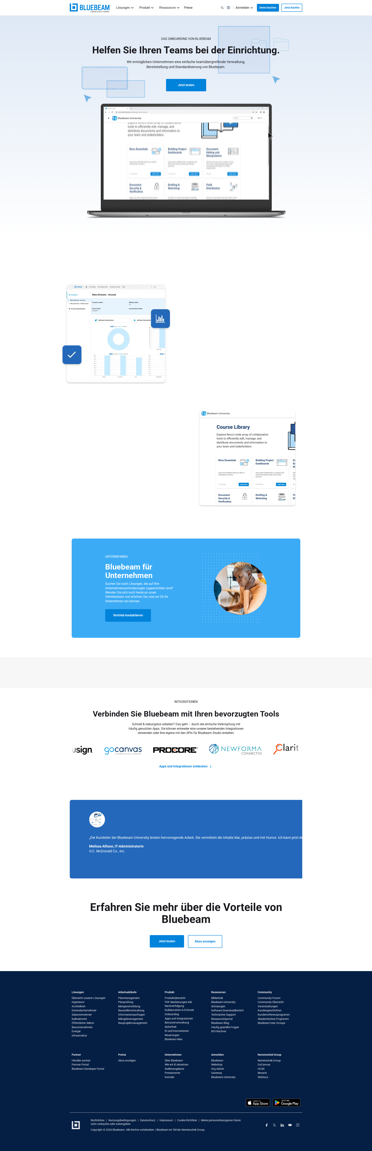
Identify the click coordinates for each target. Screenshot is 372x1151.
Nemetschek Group (269, 1060)
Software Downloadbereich (227, 1010)
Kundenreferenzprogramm (274, 1014)
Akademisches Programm (273, 1018)
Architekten (78, 1006)
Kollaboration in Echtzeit (179, 1010)
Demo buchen (267, 7)
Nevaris (262, 1072)
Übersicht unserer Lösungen (88, 998)
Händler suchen (81, 1060)
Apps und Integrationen (179, 1018)
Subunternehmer (82, 1014)
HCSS (261, 1068)
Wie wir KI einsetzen (176, 1064)
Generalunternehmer (84, 1010)
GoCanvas (264, 1064)
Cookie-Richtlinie (187, 1120)
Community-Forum (269, 998)
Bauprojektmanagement (132, 1022)
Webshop (216, 1064)
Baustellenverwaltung (131, 1010)
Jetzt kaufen (292, 7)
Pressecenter (172, 1072)
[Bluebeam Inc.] (76, 1125)
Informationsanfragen (131, 1014)
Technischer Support (223, 1014)
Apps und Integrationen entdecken (183, 766)
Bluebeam (217, 1060)
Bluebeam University (223, 1002)
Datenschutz (147, 1120)
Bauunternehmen (82, 1027)
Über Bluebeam (174, 1060)
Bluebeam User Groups (271, 1022)
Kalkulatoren (79, 1018)
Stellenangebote (174, 1068)
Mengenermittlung (129, 1006)
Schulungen (218, 1006)
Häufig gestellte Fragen (225, 1027)
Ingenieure (78, 1002)
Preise (188, 7)
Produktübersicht (175, 998)
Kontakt (169, 1077)
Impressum (166, 1120)
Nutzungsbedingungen (122, 1120)
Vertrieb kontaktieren (128, 615)
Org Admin (217, 1068)
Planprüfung (125, 1002)
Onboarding (172, 1014)
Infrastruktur (79, 1035)
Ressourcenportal (221, 1018)
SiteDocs (263, 1077)
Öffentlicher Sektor (83, 1022)
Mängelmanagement (130, 1018)
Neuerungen (172, 1035)
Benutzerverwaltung (177, 1022)
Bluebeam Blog (220, 1022)
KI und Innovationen (177, 1030)
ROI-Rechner (218, 1031)
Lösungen (123, 7)
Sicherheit (171, 1026)
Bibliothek (217, 998)
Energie (76, 1031)
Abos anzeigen (205, 941)
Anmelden (242, 7)
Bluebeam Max (174, 1039)
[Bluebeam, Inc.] (90, 7)
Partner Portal (80, 1064)
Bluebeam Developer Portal (88, 1068)
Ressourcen (167, 7)
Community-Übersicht (271, 1002)
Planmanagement (129, 998)
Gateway (216, 1072)
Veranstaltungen (268, 1006)
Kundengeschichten (270, 1010)
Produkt (144, 7)
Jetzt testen (186, 85)
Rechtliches (97, 1120)
